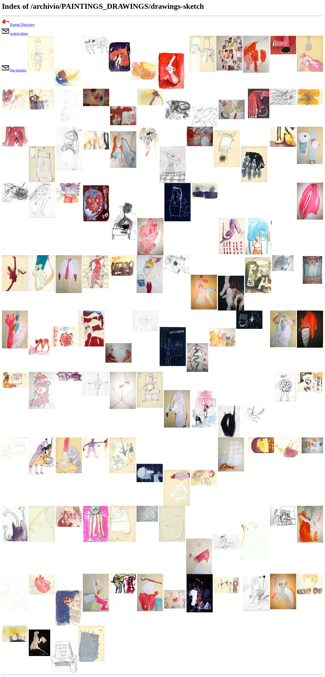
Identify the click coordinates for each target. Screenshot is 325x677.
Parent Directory (22, 25)
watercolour (19, 33)
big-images (18, 70)
